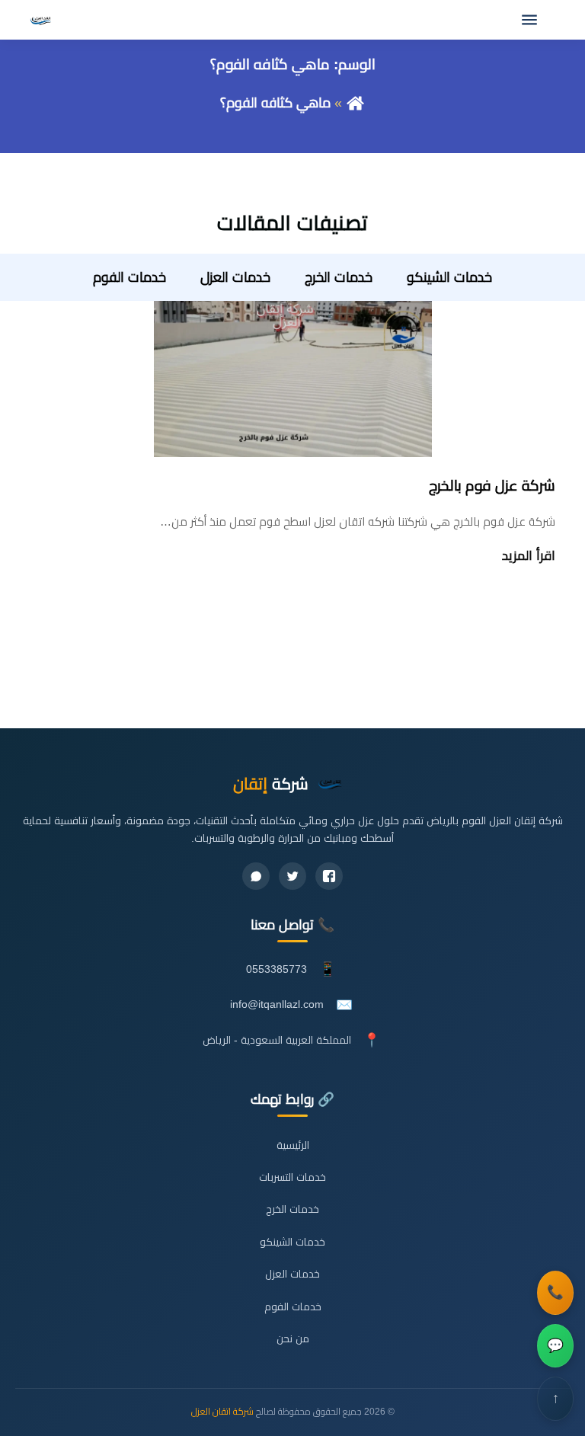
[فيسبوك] (329, 876)
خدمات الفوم (129, 277)
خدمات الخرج (338, 277)
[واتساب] (256, 876)
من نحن (293, 1339)
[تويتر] (292, 876)
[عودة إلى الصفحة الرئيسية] (355, 102)
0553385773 (276, 969)
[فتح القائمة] (529, 20)
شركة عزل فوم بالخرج (492, 486)
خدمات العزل (235, 277)
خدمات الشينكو (449, 277)
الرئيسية (293, 1145)
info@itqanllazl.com (277, 1004)
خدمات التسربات (292, 1177)
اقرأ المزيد (528, 555)
